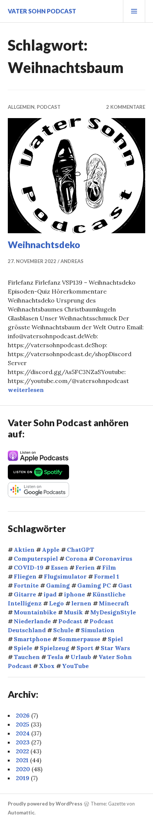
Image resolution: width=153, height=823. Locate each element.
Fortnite (26, 585)
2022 (22, 751)
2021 (22, 760)
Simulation (97, 630)
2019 (22, 778)
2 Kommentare (125, 107)
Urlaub (81, 657)
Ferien (85, 567)
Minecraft (114, 603)
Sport (84, 648)
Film (109, 567)
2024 (23, 733)
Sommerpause (79, 639)
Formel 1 (106, 576)
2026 (23, 715)
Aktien (24, 549)
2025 (22, 724)
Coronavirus (113, 558)
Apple (50, 549)
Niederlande (32, 621)
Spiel (115, 639)
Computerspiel (36, 558)
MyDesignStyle (113, 612)
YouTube (75, 666)
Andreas (72, 261)
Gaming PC (94, 585)
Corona (76, 558)
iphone (74, 594)
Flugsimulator (65, 576)
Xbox (47, 666)
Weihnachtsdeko (44, 244)
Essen (59, 567)
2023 (23, 742)
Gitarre (25, 594)
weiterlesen (26, 389)
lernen (81, 603)
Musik (73, 612)
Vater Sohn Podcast (42, 11)
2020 (23, 769)
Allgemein (21, 107)
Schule (63, 630)
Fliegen (25, 576)
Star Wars (115, 648)
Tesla (55, 657)
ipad (49, 594)
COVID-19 (28, 567)
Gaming (58, 585)
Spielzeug (54, 648)
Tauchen (27, 657)
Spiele (23, 648)
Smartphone (32, 639)
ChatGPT (80, 549)
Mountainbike (35, 612)
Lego (56, 603)
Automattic (21, 813)
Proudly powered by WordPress (45, 804)
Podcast (49, 107)
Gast (125, 585)
